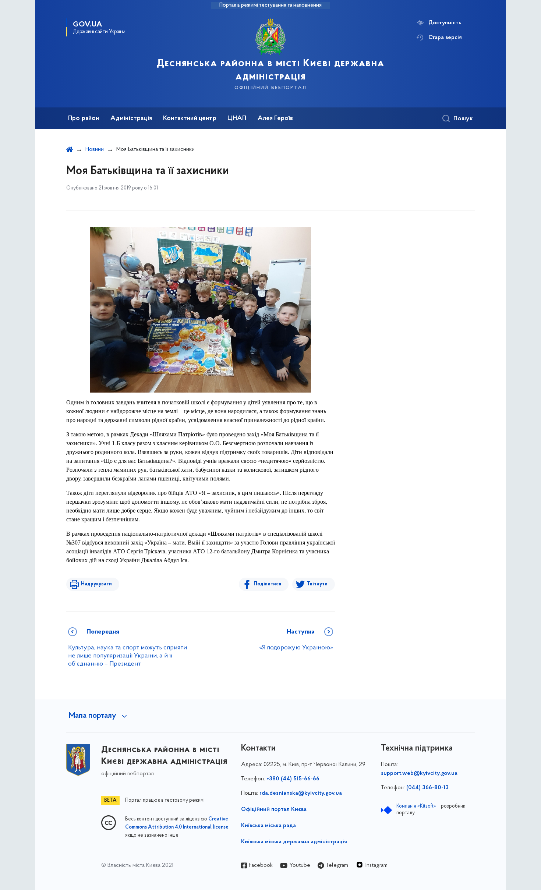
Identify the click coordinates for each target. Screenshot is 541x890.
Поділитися (267, 584)
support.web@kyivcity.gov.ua (419, 773)
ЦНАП (237, 118)
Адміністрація (131, 118)
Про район (83, 118)
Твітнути (317, 584)
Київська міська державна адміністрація (294, 842)
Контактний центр (189, 118)
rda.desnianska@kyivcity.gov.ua (300, 793)
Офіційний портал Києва (274, 809)
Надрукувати (96, 584)
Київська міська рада (268, 826)
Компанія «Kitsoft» (416, 806)
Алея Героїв (275, 118)
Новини (94, 149)
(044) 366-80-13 (427, 788)
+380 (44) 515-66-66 (292, 779)
